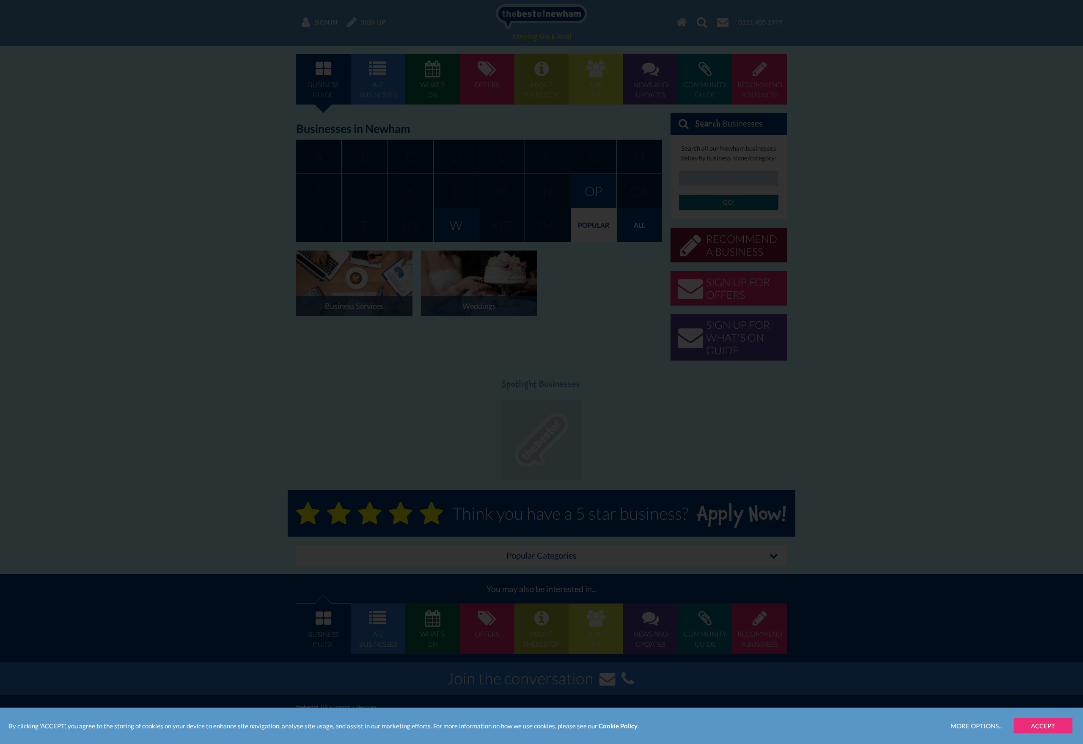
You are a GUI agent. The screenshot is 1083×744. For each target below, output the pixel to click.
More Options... (977, 726)
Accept (1043, 726)
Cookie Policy (618, 726)
